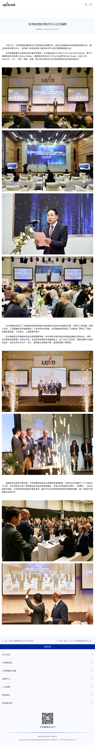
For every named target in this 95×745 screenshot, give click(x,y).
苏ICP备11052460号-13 (68, 740)
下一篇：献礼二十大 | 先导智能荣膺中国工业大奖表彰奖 (75, 641)
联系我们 (6, 695)
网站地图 (41, 736)
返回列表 (47, 647)
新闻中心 (6, 679)
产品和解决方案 (9, 671)
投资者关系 (7, 703)
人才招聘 (6, 687)
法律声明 (54, 736)
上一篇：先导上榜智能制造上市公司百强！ (18, 641)
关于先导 (6, 655)
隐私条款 (47, 736)
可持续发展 (7, 663)
